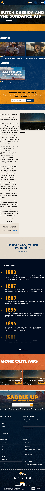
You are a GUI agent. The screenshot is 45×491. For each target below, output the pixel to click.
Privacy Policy (27, 442)
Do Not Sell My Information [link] (20, 489)
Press (3, 463)
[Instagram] (22, 478)
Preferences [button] (38, 488)
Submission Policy (28, 454)
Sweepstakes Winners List (7, 430)
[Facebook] (15, 478)
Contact (3, 449)
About (3, 446)
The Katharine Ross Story (30, 428)
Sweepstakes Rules (28, 457)
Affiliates (4, 459)
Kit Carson (23, 132)
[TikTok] (26, 478)
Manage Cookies (28, 446)
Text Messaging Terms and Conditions (33, 464)
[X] (19, 478)
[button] (43, 487)
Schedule (4, 419)
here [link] (9, 489)
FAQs (3, 453)
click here (15, 230)
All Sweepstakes (5, 433)
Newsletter (4, 442)
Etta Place (26, 424)
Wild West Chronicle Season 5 (9, 83)
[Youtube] (30, 478)
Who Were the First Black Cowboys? (11, 58)
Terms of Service (28, 461)
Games (3, 426)
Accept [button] (33, 488)
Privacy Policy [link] (18, 488)
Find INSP (4, 423)
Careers (3, 456)
